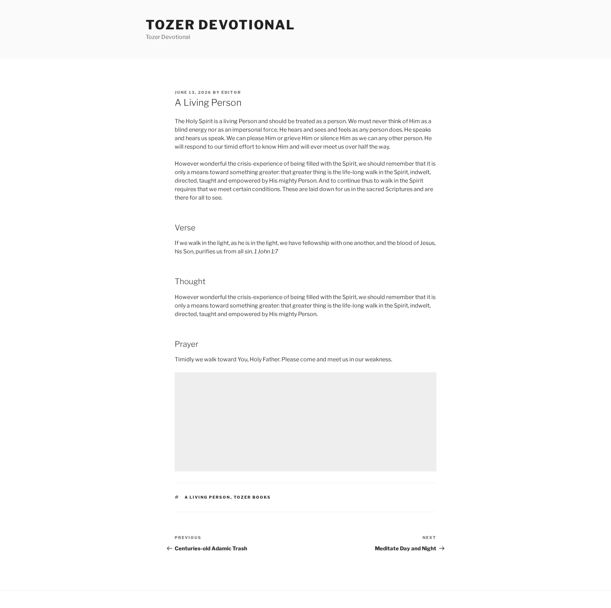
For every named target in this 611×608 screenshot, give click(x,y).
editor (231, 92)
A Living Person (208, 497)
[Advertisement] (305, 421)
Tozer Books (252, 497)
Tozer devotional (220, 25)
